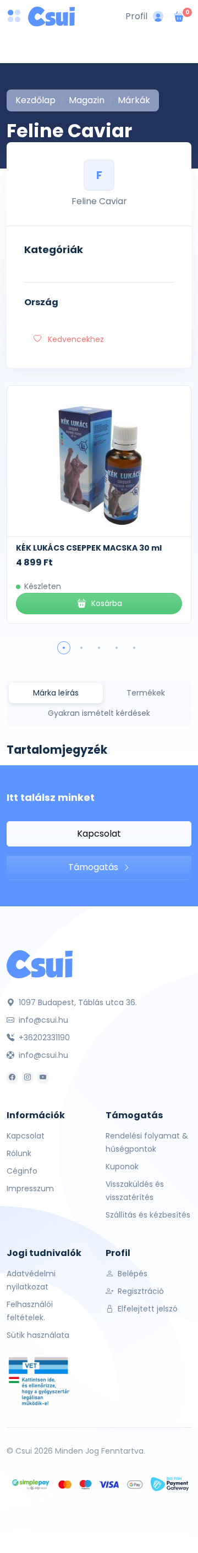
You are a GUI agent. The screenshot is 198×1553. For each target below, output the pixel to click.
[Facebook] (12, 1077)
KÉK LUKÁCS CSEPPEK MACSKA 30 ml (89, 547)
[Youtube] (42, 1077)
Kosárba (106, 603)
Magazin (87, 100)
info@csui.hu (42, 1019)
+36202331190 (43, 1037)
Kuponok (122, 1166)
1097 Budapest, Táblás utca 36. (76, 1002)
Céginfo (22, 1170)
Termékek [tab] (146, 692)
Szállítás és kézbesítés (148, 1214)
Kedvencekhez (75, 339)
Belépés (131, 1273)
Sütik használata (38, 1335)
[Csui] (40, 963)
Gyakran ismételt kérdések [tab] (99, 713)
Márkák (134, 100)
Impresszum (30, 1188)
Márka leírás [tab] (56, 692)
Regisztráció (140, 1291)
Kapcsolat (99, 833)
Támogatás (94, 867)
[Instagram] (27, 1077)
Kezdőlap (35, 100)
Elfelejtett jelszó (147, 1308)
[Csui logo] (51, 16)
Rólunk (19, 1153)
